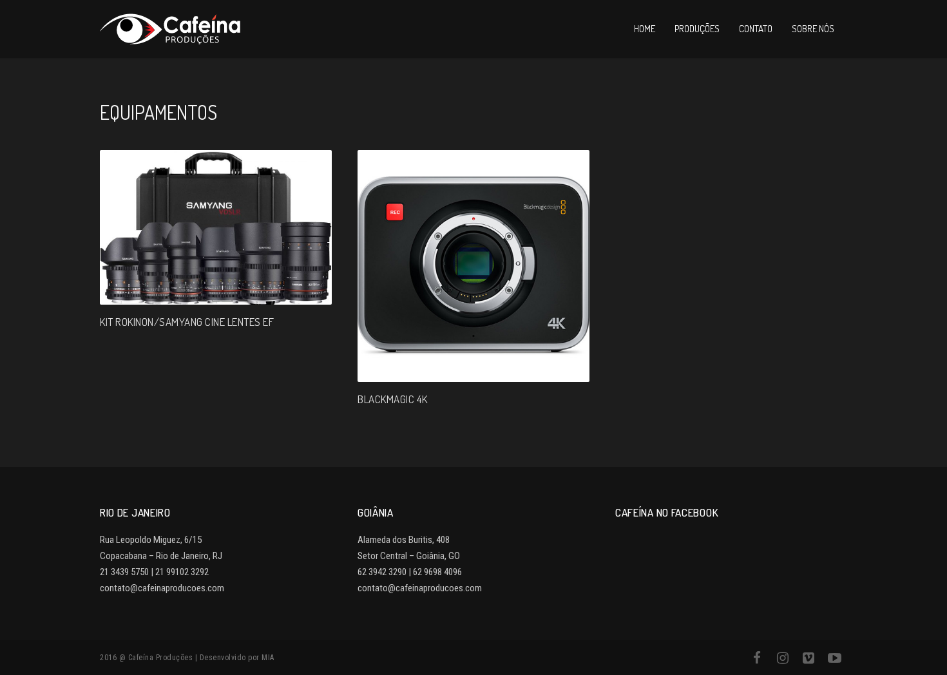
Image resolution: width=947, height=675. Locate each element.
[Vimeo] (808, 658)
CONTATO (755, 29)
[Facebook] (757, 658)
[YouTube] (834, 658)
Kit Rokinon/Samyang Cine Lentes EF (187, 321)
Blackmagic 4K (393, 399)
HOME (644, 29)
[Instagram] (783, 658)
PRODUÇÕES (697, 29)
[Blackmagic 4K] (473, 266)
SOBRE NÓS (813, 29)
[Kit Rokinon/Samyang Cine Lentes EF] (216, 227)
